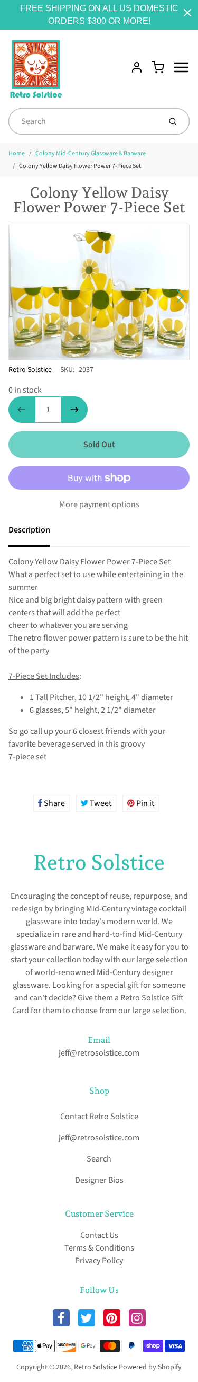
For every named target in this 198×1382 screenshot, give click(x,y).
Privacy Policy (99, 1260)
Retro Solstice (30, 370)
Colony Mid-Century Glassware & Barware (90, 153)
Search (99, 1159)
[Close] (187, 12)
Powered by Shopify (150, 1367)
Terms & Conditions (99, 1248)
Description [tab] (29, 530)
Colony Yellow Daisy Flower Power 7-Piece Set (80, 166)
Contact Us (99, 1235)
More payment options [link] (99, 504)
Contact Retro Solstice (99, 1116)
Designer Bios (99, 1180)
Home (16, 153)
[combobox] (83, 121)
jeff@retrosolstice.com (99, 1053)
